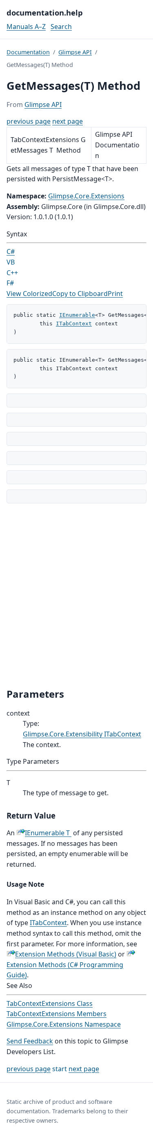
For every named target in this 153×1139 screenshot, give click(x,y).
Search (61, 26)
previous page (29, 121)
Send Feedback (30, 1041)
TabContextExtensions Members (56, 1013)
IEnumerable (77, 315)
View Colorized (29, 293)
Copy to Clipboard (80, 293)
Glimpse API (75, 52)
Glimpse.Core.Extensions (86, 195)
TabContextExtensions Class (50, 1003)
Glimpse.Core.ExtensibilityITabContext (82, 734)
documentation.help (45, 12)
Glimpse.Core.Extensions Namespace (64, 1024)
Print (115, 293)
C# (11, 251)
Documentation (28, 52)
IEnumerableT (47, 832)
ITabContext (74, 323)
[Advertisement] (76, 595)
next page (67, 121)
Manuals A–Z (26, 26)
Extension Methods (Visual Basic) (65, 954)
